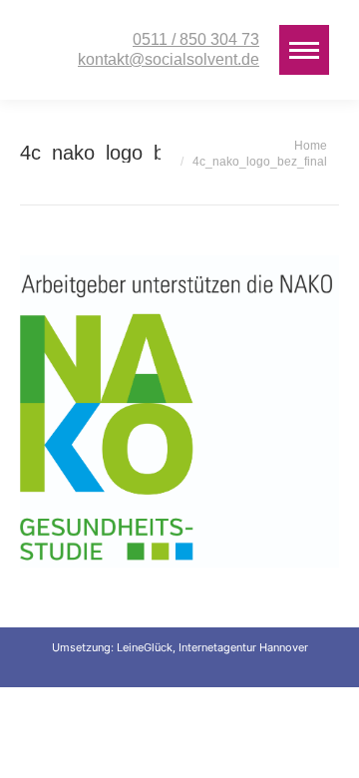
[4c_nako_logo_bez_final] (179, 411)
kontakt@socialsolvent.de (168, 59)
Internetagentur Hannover (243, 647)
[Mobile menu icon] (304, 50)
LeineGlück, (148, 647)
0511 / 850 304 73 (196, 39)
